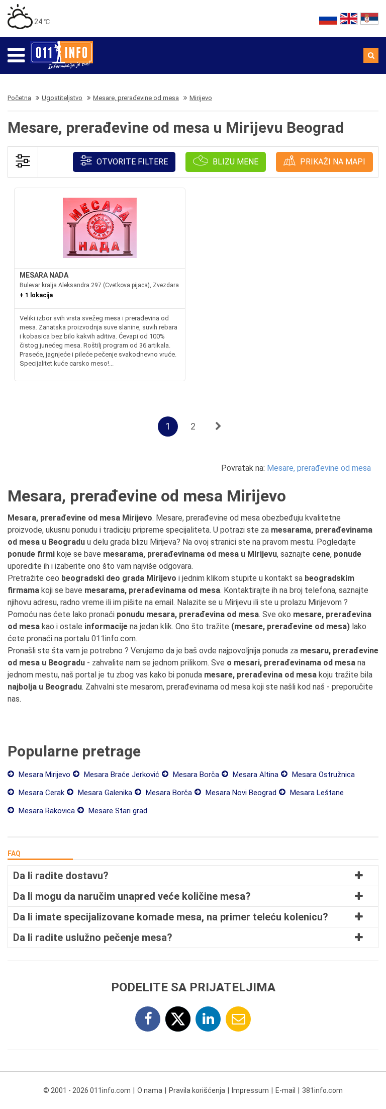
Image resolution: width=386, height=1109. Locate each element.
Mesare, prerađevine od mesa (319, 468)
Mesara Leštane (316, 792)
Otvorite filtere (131, 161)
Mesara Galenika (104, 792)
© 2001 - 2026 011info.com (87, 1090)
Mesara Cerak (40, 792)
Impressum (250, 1090)
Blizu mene (234, 161)
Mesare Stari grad (116, 810)
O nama (149, 1090)
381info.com (322, 1090)
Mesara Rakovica (46, 810)
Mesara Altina (254, 774)
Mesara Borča (195, 774)
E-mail (285, 1090)
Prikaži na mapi (331, 161)
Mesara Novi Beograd (240, 792)
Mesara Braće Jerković (120, 774)
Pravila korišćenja (197, 1090)
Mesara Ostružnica (322, 774)
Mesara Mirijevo (43, 774)
